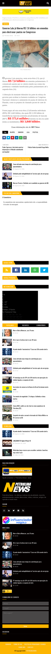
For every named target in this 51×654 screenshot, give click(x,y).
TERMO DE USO (17, 644)
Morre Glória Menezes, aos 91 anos (23, 330)
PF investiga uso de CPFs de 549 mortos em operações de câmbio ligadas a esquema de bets (30, 378)
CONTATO (30, 647)
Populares (10, 325)
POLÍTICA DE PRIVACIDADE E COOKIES (35, 644)
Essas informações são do (26, 127)
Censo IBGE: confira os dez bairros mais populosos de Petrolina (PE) (29, 407)
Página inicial (6, 18)
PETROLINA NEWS (31, 651)
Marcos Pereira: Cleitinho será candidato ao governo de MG (31, 183)
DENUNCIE (8, 644)
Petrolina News (8, 35)
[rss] (7, 270)
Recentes (25, 325)
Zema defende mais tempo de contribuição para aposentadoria (27, 165)
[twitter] (44, 270)
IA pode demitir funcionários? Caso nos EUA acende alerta (30, 349)
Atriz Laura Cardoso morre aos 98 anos (25, 340)
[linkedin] (25, 270)
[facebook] (16, 270)
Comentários (40, 325)
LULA (28, 132)
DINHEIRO (20, 132)
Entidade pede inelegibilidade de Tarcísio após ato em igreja (31, 173)
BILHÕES (12, 132)
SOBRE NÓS (22, 647)
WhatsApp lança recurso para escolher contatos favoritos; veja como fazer (30, 451)
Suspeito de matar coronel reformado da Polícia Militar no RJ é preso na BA (30, 416)
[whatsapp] (35, 270)
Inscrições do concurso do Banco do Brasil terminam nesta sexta (30, 388)
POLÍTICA (15, 18)
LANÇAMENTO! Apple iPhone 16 (22, 441)
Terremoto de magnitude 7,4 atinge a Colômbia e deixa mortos (29, 397)
